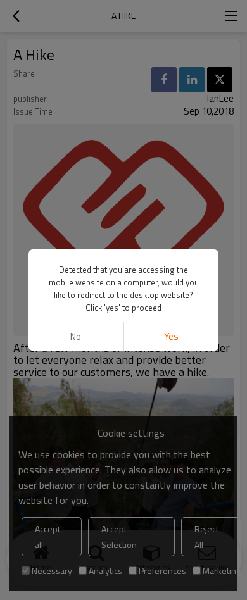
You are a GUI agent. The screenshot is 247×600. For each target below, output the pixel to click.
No (75, 336)
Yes (171, 336)
